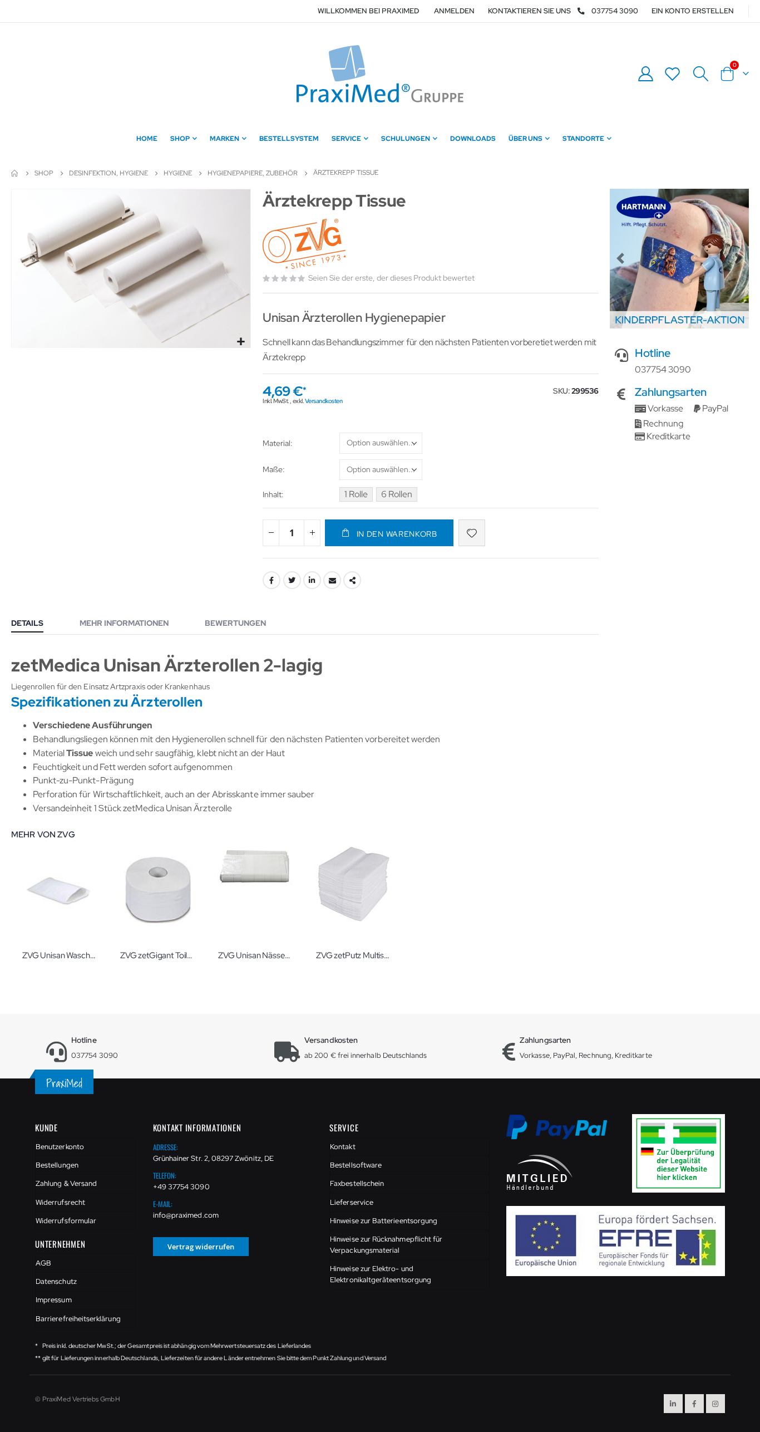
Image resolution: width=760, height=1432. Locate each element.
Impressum (54, 1300)
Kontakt (342, 1146)
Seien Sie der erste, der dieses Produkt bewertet (391, 278)
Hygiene (178, 173)
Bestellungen (57, 1165)
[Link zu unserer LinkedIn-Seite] (673, 1403)
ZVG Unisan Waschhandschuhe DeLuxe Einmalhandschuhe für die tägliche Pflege (60, 955)
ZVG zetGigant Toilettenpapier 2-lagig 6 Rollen (158, 955)
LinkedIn (312, 580)
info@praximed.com (186, 1215)
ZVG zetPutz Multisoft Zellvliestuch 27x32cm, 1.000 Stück (354, 955)
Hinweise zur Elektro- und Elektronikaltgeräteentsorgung (380, 1274)
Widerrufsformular (66, 1220)
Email (332, 580)
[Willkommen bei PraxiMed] (380, 73)
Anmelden (454, 11)
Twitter (292, 580)
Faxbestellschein (357, 1183)
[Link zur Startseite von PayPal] (563, 1133)
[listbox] (381, 444)
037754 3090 (614, 11)
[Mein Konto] (645, 73)
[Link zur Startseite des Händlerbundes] (539, 1171)
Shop (43, 173)
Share (352, 580)
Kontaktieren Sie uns (529, 11)
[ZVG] (306, 245)
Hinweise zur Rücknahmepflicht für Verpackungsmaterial (386, 1244)
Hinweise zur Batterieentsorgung (383, 1220)
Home (15, 173)
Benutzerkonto (60, 1146)
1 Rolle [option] (356, 494)
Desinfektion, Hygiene (108, 173)
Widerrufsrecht (60, 1202)
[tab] (35, 624)
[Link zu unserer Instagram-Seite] (715, 1403)
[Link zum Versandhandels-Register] (683, 1153)
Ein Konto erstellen (693, 11)
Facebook (271, 580)
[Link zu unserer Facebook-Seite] (694, 1403)
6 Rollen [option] (396, 494)
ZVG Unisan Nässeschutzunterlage (256, 955)
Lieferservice (351, 1202)
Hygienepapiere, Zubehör (253, 173)
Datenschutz (56, 1281)
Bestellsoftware (356, 1165)
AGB (43, 1263)
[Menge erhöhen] (312, 532)
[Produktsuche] (700, 74)
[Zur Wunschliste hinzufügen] (471, 532)
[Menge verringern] (271, 532)
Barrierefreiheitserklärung (78, 1318)
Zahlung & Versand (66, 1183)
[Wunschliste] (673, 73)
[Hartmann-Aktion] (679, 258)
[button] (240, 342)
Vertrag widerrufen (200, 1247)
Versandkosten (324, 401)
